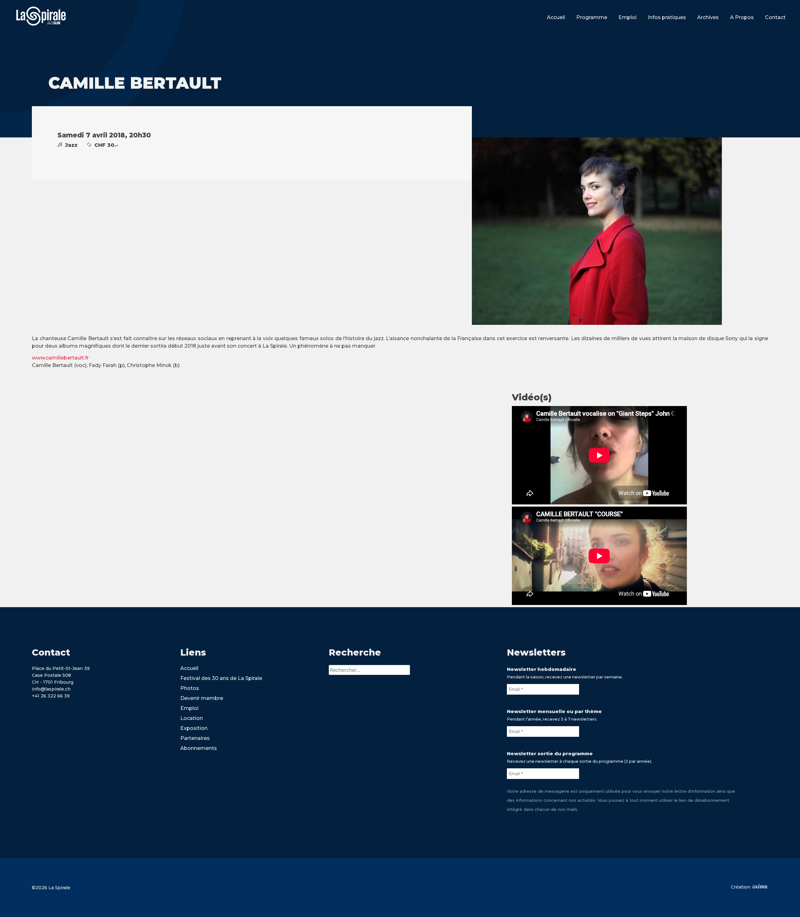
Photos (189, 688)
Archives (708, 17)
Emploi (627, 17)
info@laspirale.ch (51, 689)
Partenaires (195, 738)
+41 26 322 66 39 (51, 696)
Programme (591, 17)
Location (191, 718)
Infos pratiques (667, 17)
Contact (775, 17)
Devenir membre (201, 698)
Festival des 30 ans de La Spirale (221, 678)
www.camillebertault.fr (60, 358)
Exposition (194, 728)
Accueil (556, 17)
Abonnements (198, 748)
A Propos (742, 17)
